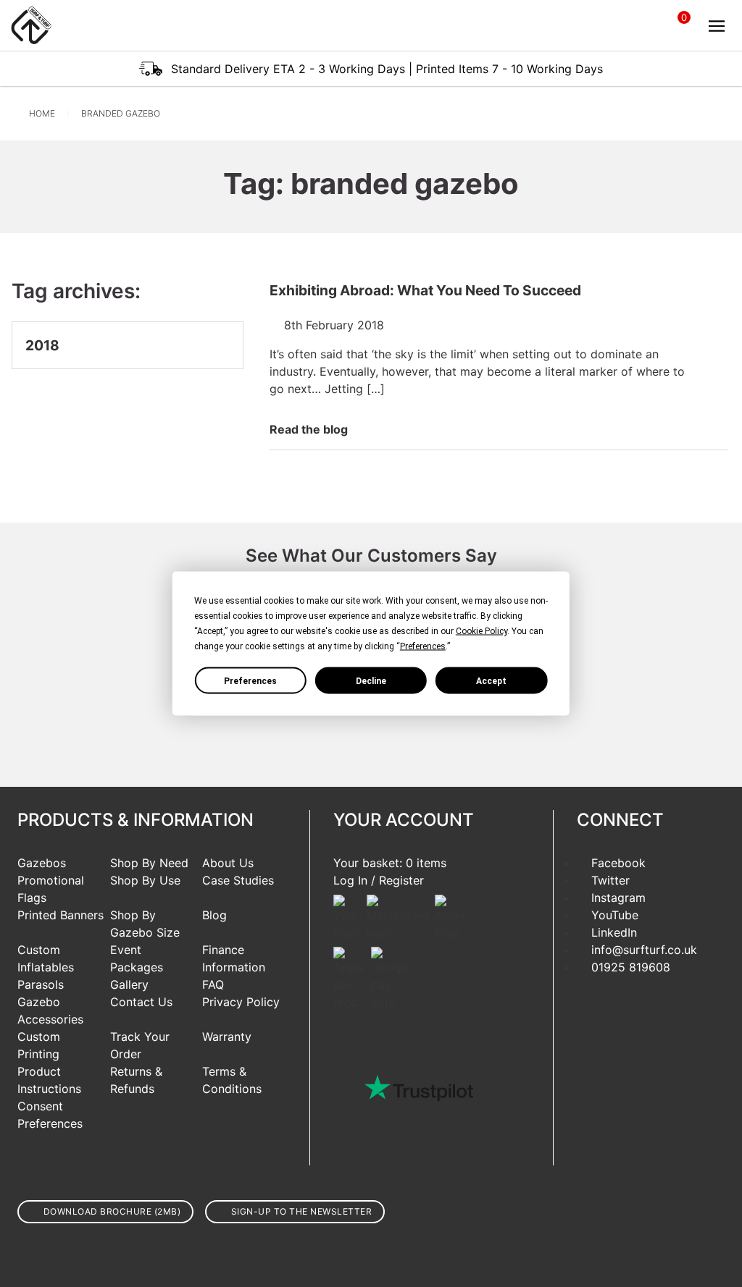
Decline (371, 680)
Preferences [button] (423, 646)
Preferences (250, 680)
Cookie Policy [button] (481, 631)
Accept (491, 680)
